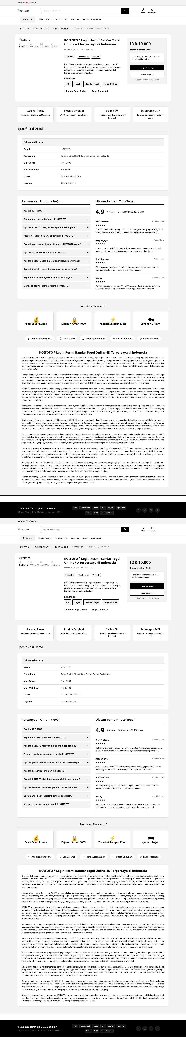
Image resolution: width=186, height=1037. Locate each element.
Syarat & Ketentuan (38, 512)
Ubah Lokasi (144, 59)
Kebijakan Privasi (23, 512)
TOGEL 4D (75, 19)
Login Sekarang (147, 68)
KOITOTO (24, 28)
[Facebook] (138, 510)
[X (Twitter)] (151, 510)
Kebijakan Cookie (54, 512)
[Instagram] (144, 510)
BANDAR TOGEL (45, 19)
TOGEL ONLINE (61, 19)
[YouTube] (157, 510)
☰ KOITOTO (28, 19)
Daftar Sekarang (147, 75)
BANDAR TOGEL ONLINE (92, 19)
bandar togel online (136, 434)
